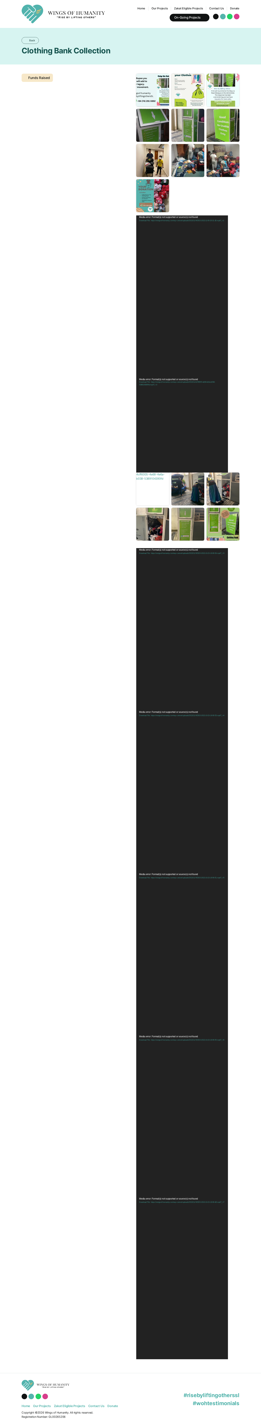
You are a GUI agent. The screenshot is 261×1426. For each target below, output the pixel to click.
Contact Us (216, 8)
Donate (234, 8)
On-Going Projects (187, 17)
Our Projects (160, 8)
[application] (182, 296)
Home (141, 8)
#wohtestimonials (216, 1403)
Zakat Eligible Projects (188, 8)
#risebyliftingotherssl (211, 1395)
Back (32, 40)
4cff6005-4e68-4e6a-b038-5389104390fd (150, 476)
